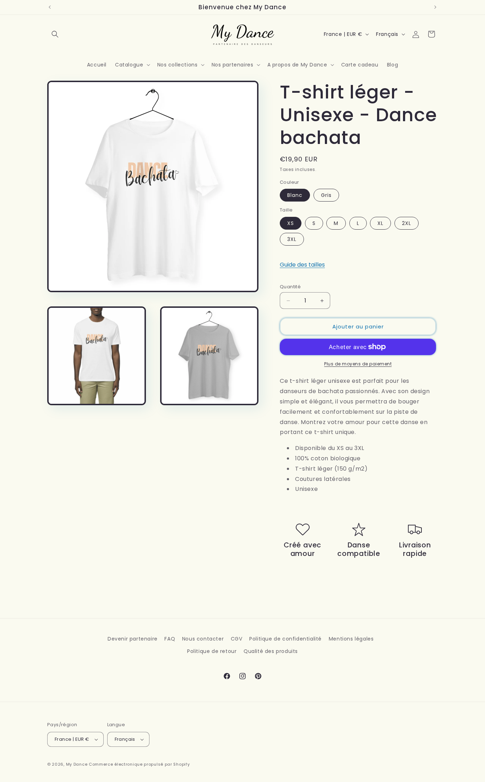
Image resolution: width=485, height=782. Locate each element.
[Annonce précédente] (50, 7)
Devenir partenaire (133, 638)
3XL (291, 239)
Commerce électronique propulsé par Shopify (139, 764)
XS (290, 223)
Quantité (290, 286)
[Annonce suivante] (435, 7)
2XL (406, 223)
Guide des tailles (302, 265)
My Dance (77, 764)
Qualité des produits (271, 651)
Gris (326, 195)
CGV (237, 638)
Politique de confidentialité (285, 638)
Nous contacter (203, 638)
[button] (55, 34)
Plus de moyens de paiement (358, 364)
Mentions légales (351, 638)
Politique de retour (211, 651)
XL (380, 223)
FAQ (169, 638)
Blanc (295, 195)
